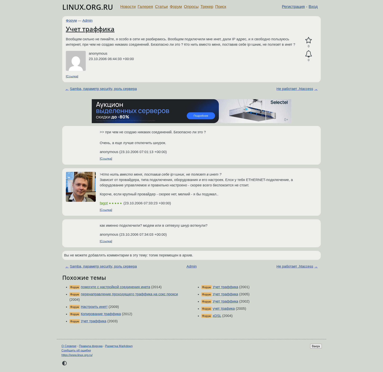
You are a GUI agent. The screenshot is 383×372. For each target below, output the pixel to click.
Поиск (220, 6)
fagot (104, 203)
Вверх (316, 346)
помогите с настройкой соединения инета (115, 287)
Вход (313, 6)
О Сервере (68, 346)
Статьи (161, 6)
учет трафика (224, 309)
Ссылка (72, 76)
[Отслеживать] (309, 54)
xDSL (217, 316)
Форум (176, 6)
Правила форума (91, 346)
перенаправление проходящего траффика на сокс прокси (129, 294)
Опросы (191, 6)
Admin (87, 21)
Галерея (145, 6)
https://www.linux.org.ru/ (77, 355)
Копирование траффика (101, 314)
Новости (128, 6)
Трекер (206, 6)
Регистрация (293, 6)
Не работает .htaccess (294, 89)
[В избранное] (309, 40)
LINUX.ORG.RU (87, 7)
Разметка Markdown (119, 346)
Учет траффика (90, 29)
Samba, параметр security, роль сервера (103, 89)
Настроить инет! (94, 307)
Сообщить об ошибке (76, 350)
